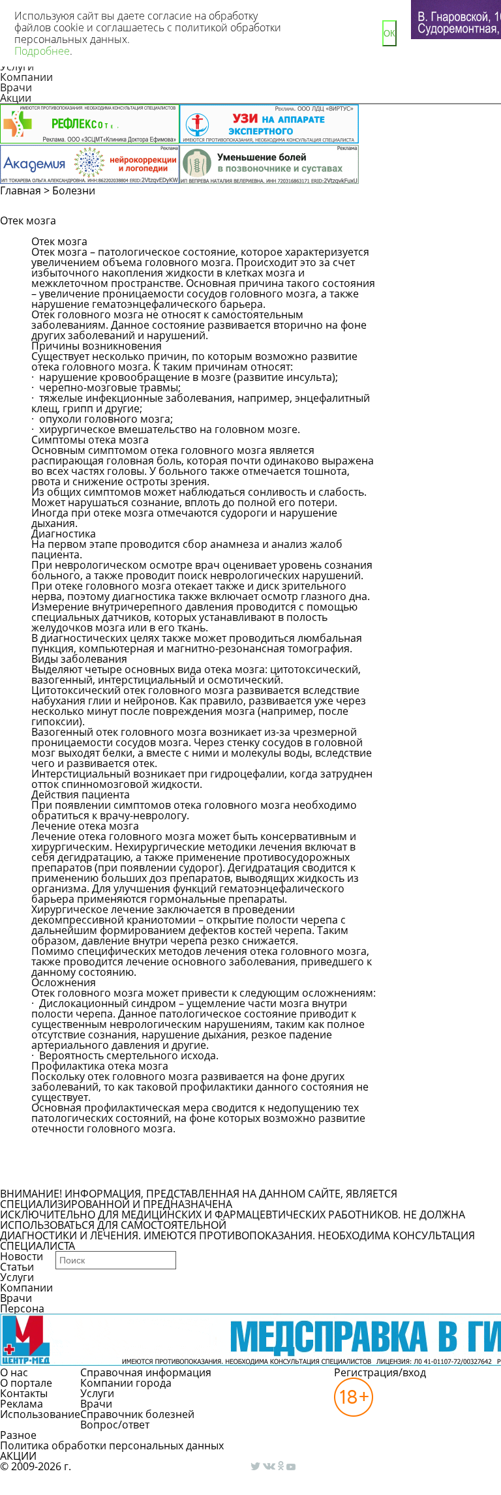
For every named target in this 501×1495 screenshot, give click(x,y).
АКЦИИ (18, 1456)
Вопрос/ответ (114, 1424)
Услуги (17, 1277)
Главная (20, 190)
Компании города (126, 1383)
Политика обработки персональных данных (112, 1445)
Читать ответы (425, 261)
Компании (26, 77)
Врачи (16, 87)
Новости (21, 1256)
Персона (22, 1308)
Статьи (17, 1267)
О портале (26, 1383)
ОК (389, 33)
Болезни (73, 190)
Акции (15, 98)
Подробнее (42, 51)
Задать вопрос (426, 237)
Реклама (21, 1404)
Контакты (24, 1393)
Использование (40, 1414)
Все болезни (76, 1177)
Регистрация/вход (380, 1372)
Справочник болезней (137, 1414)
